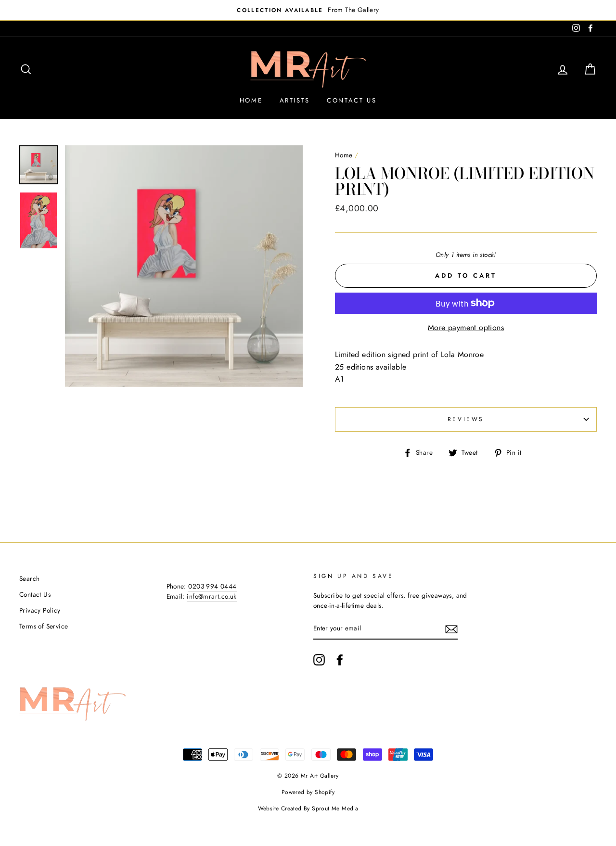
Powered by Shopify (308, 792)
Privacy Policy (40, 610)
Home (251, 100)
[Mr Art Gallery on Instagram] (319, 660)
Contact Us (351, 100)
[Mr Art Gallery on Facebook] (340, 660)
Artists (295, 100)
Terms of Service (43, 626)
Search (29, 578)
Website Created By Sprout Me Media (308, 808)
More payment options (466, 327)
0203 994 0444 (212, 586)
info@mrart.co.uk (211, 596)
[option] (308, 10)
